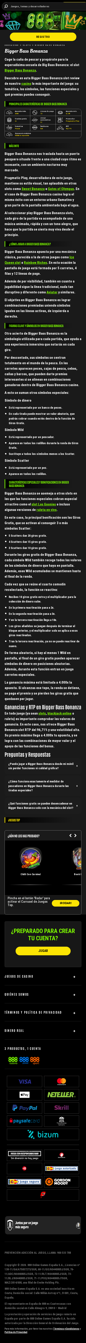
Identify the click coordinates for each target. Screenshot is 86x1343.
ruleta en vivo (46, 509)
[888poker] (24, 1060)
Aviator (52, 292)
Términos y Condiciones (66, 1328)
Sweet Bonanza (33, 189)
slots (42, 713)
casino (26, 83)
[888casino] (13, 1060)
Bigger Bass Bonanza (20, 70)
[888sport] (35, 1060)
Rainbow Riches (35, 262)
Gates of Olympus (61, 189)
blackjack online (59, 713)
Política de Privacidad (16, 1332)
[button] (43, 766)
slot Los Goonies (44, 504)
